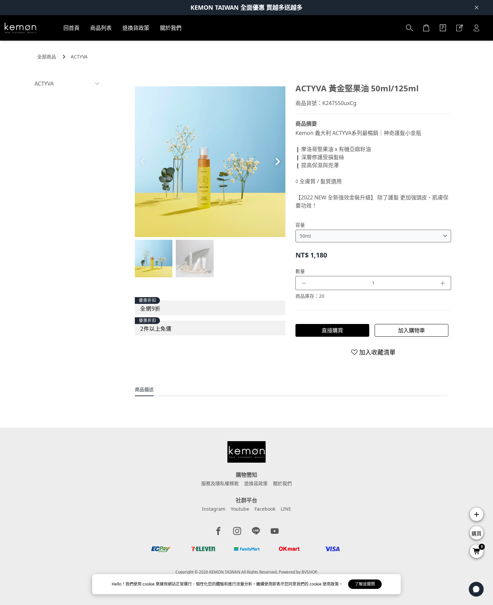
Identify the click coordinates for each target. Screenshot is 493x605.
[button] (277, 161)
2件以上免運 (156, 328)
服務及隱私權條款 (220, 483)
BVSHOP (309, 572)
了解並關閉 (365, 584)
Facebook (265, 509)
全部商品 (46, 56)
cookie (149, 584)
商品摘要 (306, 123)
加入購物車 (411, 330)
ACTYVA (79, 56)
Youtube (240, 509)
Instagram (213, 509)
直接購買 (332, 330)
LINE (286, 509)
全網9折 (150, 308)
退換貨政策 (256, 483)
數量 (300, 271)
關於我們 (282, 483)
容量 (300, 225)
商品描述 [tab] (144, 389)
